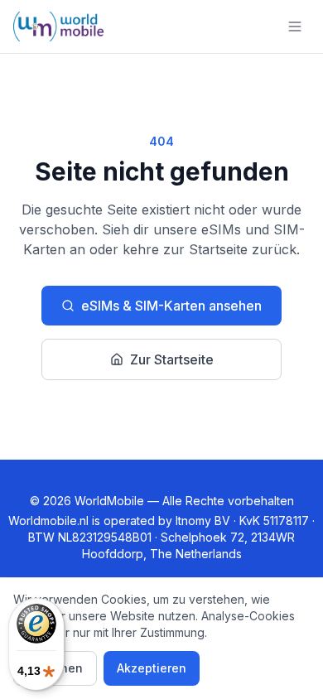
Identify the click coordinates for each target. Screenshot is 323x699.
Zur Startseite (172, 359)
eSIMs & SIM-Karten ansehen (171, 305)
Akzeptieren (151, 668)
